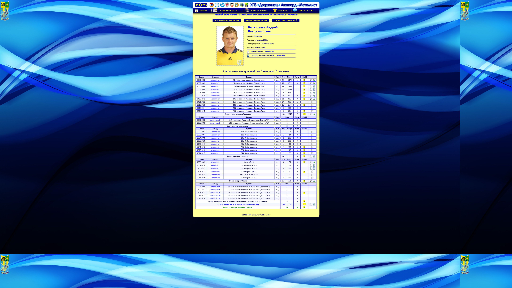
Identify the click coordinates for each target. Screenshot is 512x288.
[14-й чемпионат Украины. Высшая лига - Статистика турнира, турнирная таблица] (311, 89)
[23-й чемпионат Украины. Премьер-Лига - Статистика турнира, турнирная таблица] (312, 108)
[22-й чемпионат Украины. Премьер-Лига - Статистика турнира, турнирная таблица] (312, 105)
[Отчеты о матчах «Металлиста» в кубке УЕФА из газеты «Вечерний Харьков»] (314, 162)
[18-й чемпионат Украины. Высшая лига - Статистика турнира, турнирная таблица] (311, 92)
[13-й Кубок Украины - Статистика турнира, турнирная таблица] (312, 135)
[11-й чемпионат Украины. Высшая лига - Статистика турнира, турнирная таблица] (311, 80)
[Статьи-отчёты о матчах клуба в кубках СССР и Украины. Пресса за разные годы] (314, 156)
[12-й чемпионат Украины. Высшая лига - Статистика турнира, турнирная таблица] (311, 83)
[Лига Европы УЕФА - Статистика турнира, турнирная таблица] (311, 165)
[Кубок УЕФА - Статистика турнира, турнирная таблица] (311, 162)
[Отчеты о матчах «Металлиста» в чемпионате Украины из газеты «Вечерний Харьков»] (314, 80)
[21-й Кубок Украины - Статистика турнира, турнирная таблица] (312, 147)
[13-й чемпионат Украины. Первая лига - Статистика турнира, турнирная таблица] (311, 86)
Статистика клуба (228, 10)
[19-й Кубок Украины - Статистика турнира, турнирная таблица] (312, 141)
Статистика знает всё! (285, 20)
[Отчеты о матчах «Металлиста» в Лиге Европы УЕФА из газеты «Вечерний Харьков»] (314, 165)
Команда (282, 10)
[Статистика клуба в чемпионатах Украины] (311, 114)
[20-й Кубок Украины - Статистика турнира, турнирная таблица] (312, 144)
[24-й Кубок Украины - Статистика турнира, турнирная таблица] (312, 153)
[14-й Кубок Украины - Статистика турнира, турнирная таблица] (312, 138)
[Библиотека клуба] (314, 204)
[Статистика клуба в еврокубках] (311, 181)
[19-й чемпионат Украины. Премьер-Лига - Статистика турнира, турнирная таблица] (311, 96)
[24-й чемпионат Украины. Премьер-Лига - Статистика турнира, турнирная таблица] (312, 111)
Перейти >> (269, 51)
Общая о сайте (307, 10)
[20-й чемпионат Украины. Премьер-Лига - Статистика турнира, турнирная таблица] (311, 99)
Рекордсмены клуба (256, 20)
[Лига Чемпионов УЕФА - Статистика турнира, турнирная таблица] (312, 175)
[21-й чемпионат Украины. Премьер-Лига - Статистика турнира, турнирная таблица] (312, 102)
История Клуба (259, 10)
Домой (203, 10)
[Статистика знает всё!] (311, 204)
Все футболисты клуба (227, 20)
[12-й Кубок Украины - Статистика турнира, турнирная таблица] (312, 132)
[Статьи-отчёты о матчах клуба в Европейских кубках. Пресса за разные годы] (314, 181)
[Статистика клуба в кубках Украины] (311, 156)
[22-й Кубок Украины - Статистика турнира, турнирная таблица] (312, 150)
